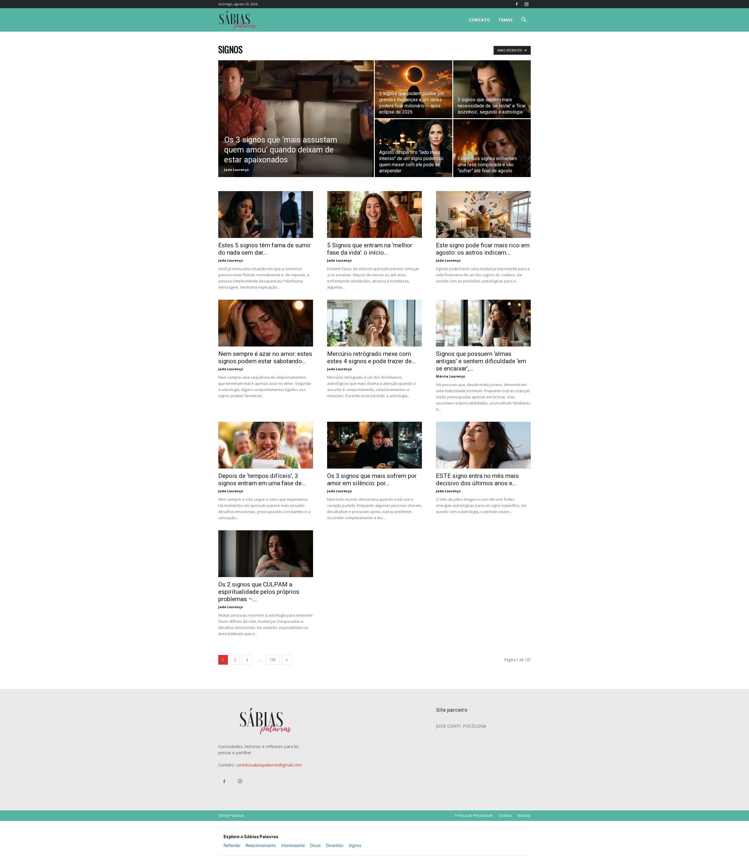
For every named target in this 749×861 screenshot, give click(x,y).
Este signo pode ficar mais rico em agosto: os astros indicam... (483, 249)
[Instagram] (526, 4)
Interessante (293, 845)
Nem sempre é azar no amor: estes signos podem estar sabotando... (265, 357)
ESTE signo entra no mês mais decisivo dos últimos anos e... (477, 479)
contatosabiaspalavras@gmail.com (269, 765)
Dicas (315, 845)
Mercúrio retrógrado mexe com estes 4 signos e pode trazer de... (371, 357)
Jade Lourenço (236, 169)
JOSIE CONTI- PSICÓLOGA (461, 726)
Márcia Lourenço (450, 376)
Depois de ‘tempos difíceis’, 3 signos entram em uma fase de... (262, 479)
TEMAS (505, 20)
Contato (479, 20)
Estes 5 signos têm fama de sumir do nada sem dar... (264, 249)
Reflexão (232, 845)
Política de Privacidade (474, 815)
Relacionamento (260, 845)
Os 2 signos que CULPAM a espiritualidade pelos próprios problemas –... (258, 592)
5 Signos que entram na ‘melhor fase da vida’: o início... (369, 249)
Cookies (505, 815)
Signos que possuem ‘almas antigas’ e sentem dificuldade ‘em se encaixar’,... (481, 361)
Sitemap (524, 815)
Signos (354, 845)
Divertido (334, 845)
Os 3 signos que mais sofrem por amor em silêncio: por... (372, 479)
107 (273, 659)
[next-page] (287, 660)
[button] (524, 20)
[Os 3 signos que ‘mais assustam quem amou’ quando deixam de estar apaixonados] (296, 118)
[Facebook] (516, 4)
